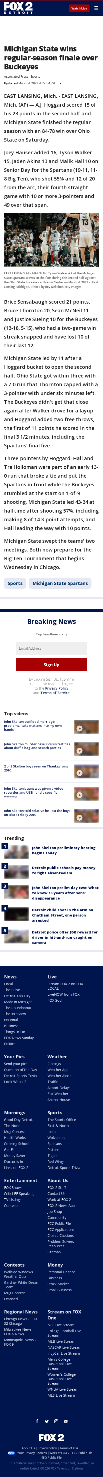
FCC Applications (61, 1229)
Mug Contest (14, 1131)
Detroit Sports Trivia (20, 1075)
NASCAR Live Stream (65, 1347)
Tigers (53, 1155)
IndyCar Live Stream (64, 1353)
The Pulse (12, 989)
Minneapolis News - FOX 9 (20, 1342)
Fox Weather (58, 1093)
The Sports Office (62, 1119)
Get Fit (9, 1149)
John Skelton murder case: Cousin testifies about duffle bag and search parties (37, 746)
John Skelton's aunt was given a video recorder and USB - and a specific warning (33, 792)
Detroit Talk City (17, 995)
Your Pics (14, 1057)
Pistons (54, 1149)
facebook (37, 1421)
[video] (86, 727)
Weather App (58, 1069)
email (66, 1421)
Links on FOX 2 (16, 1167)
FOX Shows (13, 1187)
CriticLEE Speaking (19, 1193)
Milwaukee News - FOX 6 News (19, 1331)
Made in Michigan (18, 1001)
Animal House (59, 1099)
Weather (57, 1057)
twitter (47, 1421)
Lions (52, 1131)
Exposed (11, 1298)
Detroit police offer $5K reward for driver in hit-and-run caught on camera (65, 937)
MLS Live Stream (61, 1395)
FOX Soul (55, 1000)
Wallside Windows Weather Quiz (18, 1274)
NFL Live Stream (61, 1324)
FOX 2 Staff (57, 1187)
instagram (56, 1421)
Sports (35, 76)
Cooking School (16, 1143)
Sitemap (54, 1252)
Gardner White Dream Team (22, 1284)
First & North (58, 1125)
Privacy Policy (56, 688)
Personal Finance (61, 1272)
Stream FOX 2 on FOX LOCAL (65, 986)
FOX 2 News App (61, 1205)
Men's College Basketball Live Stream (60, 1364)
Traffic (53, 1081)
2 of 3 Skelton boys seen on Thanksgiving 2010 (36, 768)
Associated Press (16, 76)
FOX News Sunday (19, 1037)
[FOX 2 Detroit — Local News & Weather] (18, 8)
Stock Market (58, 1284)
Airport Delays (59, 1087)
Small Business (60, 1290)
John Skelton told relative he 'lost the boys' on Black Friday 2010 (37, 812)
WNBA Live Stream (63, 1389)
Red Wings (56, 1161)
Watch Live (79, 8)
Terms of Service (55, 692)
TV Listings (13, 1199)
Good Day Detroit (18, 1119)
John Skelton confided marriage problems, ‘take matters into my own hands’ (33, 725)
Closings (54, 1063)
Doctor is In (13, 1161)
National (11, 1019)
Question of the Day (20, 1069)
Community (57, 1217)
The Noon (12, 1125)
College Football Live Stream (64, 1333)
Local (8, 983)
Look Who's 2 (15, 1081)
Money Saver (14, 1155)
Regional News (21, 1312)
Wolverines (56, 1137)
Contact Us (57, 1193)
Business (11, 1025)
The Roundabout (17, 1007)
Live (52, 977)
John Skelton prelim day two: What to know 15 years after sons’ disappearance (65, 893)
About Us (58, 1180)
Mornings (14, 1112)
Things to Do (14, 1031)
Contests (11, 1205)
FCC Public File (59, 1223)
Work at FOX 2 (59, 1199)
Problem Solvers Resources (61, 1243)
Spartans (55, 1143)
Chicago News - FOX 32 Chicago (20, 1321)
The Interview (15, 1013)
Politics (10, 1043)
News (10, 977)
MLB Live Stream (62, 1341)
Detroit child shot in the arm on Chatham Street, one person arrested (62, 915)
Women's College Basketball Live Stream (62, 1379)
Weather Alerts (60, 1075)
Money (55, 1265)
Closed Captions (61, 1235)
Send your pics (16, 1063)
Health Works (15, 1137)
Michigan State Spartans (60, 583)
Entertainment (21, 1180)
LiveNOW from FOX (64, 994)
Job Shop (55, 1211)
